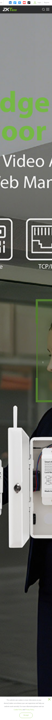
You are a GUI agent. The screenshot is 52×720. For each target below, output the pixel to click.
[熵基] (10, 9)
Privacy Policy (29, 710)
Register (46, 2)
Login (39, 2)
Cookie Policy (18, 710)
